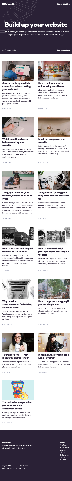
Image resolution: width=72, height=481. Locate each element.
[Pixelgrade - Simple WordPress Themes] (63, 3)
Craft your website (9, 50)
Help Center (64, 448)
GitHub (63, 460)
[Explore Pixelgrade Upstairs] (8, 3)
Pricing (63, 442)
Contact (63, 445)
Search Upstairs (63, 50)
